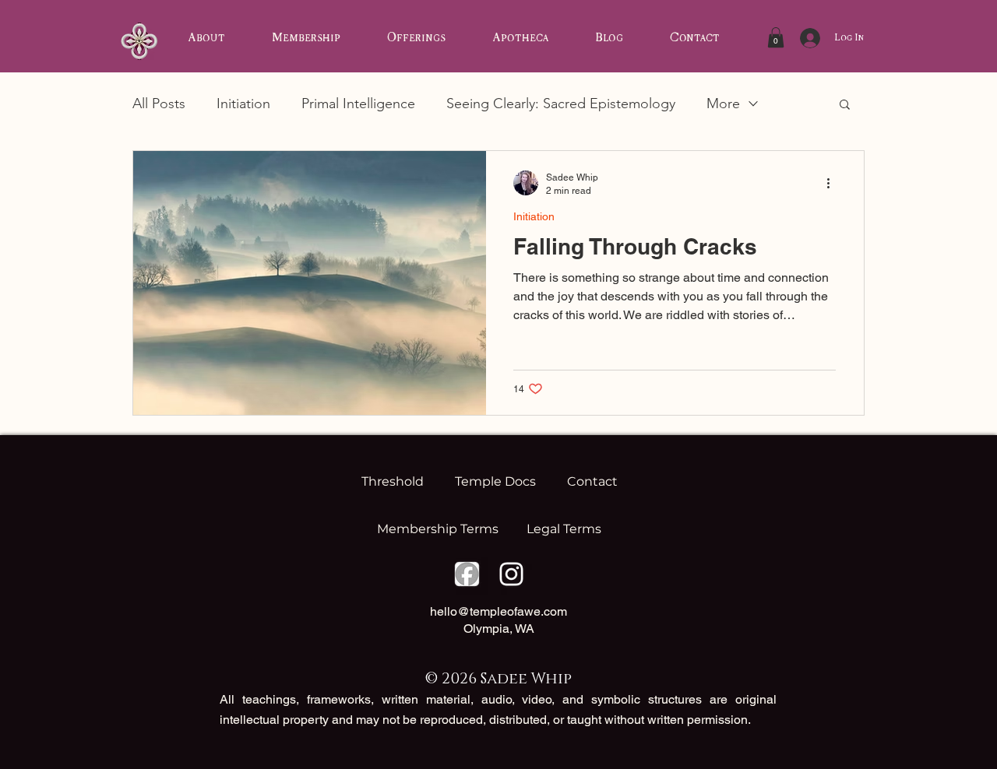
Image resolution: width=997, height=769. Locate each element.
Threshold (395, 481)
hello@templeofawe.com (498, 611)
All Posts (158, 103)
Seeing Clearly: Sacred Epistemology (560, 103)
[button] (775, 37)
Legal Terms (564, 528)
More (723, 103)
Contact (589, 481)
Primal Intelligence (358, 103)
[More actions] (833, 183)
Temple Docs (495, 481)
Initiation (243, 103)
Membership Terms (439, 528)
